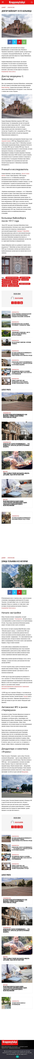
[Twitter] (14, 42)
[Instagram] (15, 302)
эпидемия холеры (6, 141)
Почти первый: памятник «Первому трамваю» (21, 342)
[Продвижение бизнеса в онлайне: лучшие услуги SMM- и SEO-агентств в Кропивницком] (6, 372)
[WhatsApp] (24, 42)
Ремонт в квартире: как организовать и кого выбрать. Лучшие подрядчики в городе (20, 382)
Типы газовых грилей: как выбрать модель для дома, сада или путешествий (16, 474)
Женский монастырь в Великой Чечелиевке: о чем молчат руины (21, 324)
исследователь (6, 282)
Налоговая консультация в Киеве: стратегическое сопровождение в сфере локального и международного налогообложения (15, 503)
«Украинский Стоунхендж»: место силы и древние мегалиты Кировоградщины (21, 333)
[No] (32, 1054)
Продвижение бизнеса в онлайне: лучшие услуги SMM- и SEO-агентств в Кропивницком (22, 372)
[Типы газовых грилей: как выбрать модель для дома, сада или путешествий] (17, 460)
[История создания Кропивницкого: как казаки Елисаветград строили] (6, 518)
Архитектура (11, 7)
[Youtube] (21, 302)
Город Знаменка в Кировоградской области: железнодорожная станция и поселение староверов (21, 315)
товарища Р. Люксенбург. (23, 231)
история (15, 282)
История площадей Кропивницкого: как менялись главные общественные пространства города (22, 354)
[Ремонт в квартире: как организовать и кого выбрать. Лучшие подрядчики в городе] (6, 381)
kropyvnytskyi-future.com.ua (8, 71)
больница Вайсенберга (12, 278)
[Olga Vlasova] (13, 298)
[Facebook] (10, 42)
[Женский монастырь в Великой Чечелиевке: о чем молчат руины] (6, 323)
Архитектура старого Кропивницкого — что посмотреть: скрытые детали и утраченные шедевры (22, 363)
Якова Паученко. (6, 87)
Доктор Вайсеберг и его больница (11, 280)
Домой (3, 7)
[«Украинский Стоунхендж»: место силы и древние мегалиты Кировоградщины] (6, 333)
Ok (17, 1056)
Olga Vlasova (19, 298)
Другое (5, 471)
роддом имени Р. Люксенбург (10, 284)
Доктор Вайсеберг (24, 278)
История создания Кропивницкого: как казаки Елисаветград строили (21, 518)
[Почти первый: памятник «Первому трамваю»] (6, 342)
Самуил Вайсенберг (24, 284)
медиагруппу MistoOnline (14, 1047)
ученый (4, 286)
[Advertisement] (17, 538)
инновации (25, 280)
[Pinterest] (19, 42)
